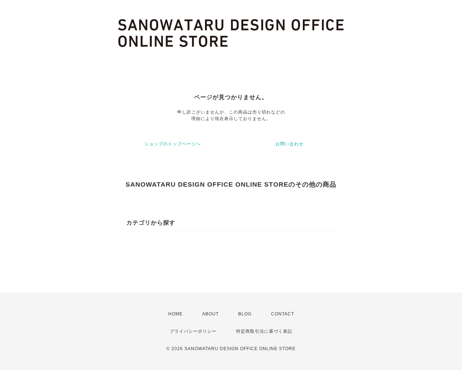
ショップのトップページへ (172, 143)
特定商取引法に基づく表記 (264, 331)
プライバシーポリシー (193, 331)
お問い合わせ (289, 143)
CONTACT (282, 313)
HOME (175, 313)
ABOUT (210, 313)
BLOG (245, 313)
